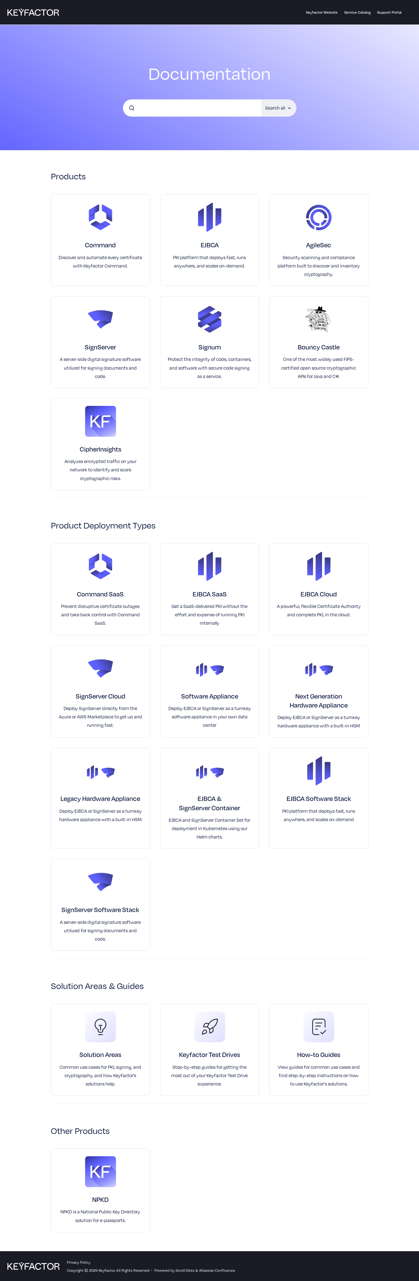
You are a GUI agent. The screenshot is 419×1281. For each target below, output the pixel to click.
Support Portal (389, 12)
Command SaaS (100, 593)
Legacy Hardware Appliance (100, 798)
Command (100, 244)
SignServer (100, 346)
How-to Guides (318, 1054)
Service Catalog (357, 12)
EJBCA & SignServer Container (209, 803)
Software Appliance (209, 695)
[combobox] (192, 108)
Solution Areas (100, 1054)
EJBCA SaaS (210, 593)
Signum (209, 346)
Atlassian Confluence (217, 1270)
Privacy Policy (78, 1262)
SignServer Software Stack (100, 909)
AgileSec (318, 244)
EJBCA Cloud (319, 593)
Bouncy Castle (319, 346)
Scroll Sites (185, 1270)
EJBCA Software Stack (319, 798)
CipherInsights (100, 448)
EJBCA (210, 244)
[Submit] (132, 108)
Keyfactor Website (322, 12)
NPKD (100, 1199)
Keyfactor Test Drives (209, 1054)
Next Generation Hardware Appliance (319, 700)
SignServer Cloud (100, 695)
